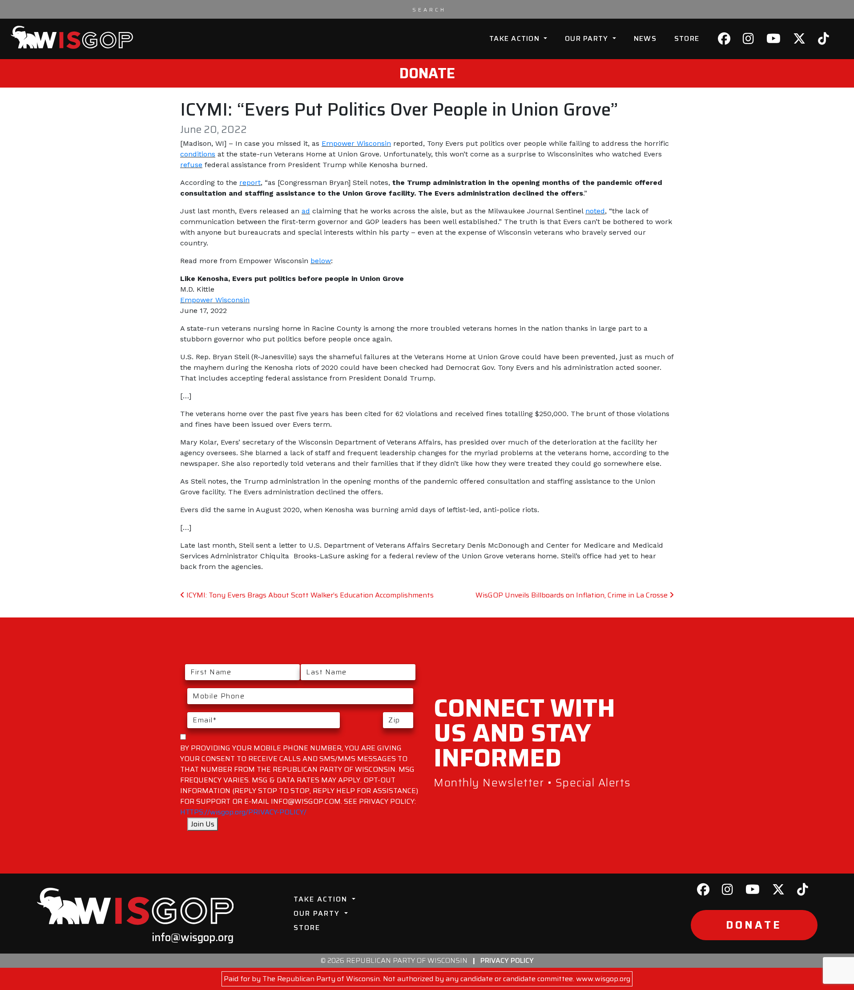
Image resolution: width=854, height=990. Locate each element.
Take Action (515, 38)
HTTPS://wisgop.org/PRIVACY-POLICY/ (243, 812)
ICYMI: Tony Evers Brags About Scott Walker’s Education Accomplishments (309, 595)
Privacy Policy (507, 960)
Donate (427, 73)
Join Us (202, 824)
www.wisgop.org (603, 978)
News (645, 38)
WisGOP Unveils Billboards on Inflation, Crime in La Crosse (572, 595)
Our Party (588, 38)
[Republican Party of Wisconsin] (72, 37)
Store (686, 38)
